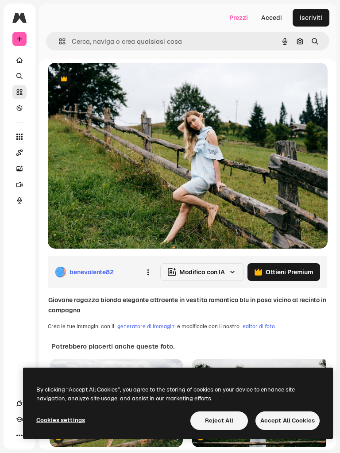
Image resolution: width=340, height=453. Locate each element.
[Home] (19, 60)
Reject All (219, 420)
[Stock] (19, 92)
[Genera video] (19, 184)
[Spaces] (19, 153)
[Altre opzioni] (148, 272)
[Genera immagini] (19, 168)
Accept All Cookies (287, 420)
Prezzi (238, 18)
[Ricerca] (19, 76)
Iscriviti (311, 18)
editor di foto (259, 326)
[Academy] (19, 419)
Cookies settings (60, 420)
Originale (106, 79)
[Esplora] (19, 108)
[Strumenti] (19, 137)
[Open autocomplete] (58, 41)
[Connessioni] (19, 403)
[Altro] (19, 435)
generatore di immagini (146, 326)
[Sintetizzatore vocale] (19, 200)
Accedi (271, 18)
